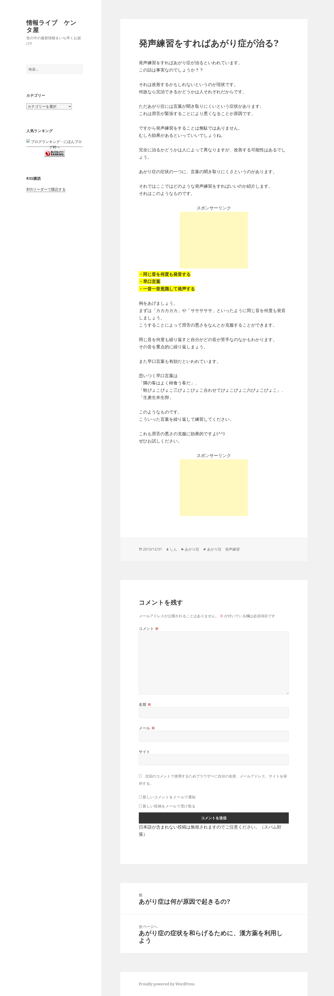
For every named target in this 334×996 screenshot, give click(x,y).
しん (173, 549)
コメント (149, 628)
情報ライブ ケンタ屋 (51, 26)
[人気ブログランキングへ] (55, 153)
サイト (144, 751)
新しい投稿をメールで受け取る (169, 806)
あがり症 (192, 549)
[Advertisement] (214, 240)
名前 (145, 704)
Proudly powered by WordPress (166, 983)
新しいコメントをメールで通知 (169, 796)
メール (147, 727)
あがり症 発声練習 (223, 549)
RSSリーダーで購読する (46, 189)
